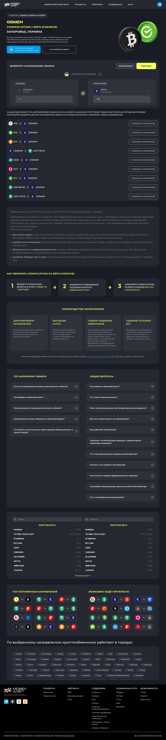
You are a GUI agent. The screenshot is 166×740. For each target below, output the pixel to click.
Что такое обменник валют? (104, 397)
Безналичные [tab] (125, 66)
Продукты (80, 4)
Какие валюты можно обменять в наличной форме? (39, 419)
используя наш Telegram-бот (101, 356)
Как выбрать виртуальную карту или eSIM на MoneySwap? (118, 486)
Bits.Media (120, 707)
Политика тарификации (101, 713)
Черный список (49, 696)
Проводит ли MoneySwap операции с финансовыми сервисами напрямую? (115, 441)
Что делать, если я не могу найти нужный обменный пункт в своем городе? (43, 431)
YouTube (119, 696)
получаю (100, 83)
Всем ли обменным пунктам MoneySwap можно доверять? (118, 408)
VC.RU (118, 700)
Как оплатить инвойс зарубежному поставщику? (114, 476)
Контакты (95, 696)
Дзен (118, 703)
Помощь (95, 703)
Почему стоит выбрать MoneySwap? (108, 465)
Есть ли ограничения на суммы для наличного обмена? (41, 386)
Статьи (143, 692)
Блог (130, 4)
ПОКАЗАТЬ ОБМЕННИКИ (143, 124)
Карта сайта (145, 700)
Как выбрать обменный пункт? (29, 397)
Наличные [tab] (146, 66)
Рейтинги (97, 4)
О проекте (96, 692)
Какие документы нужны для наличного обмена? (38, 408)
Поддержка (115, 4)
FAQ (93, 700)
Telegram (120, 692)
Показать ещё (81, 576)
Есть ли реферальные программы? (107, 497)
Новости (143, 696)
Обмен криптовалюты (56, 4)
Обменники (48, 692)
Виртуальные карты (75, 696)
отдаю (20, 83)
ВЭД (69, 692)
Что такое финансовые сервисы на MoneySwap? (114, 454)
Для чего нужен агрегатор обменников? (109, 419)
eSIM (70, 700)
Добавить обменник (100, 728)
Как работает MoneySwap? (103, 430)
